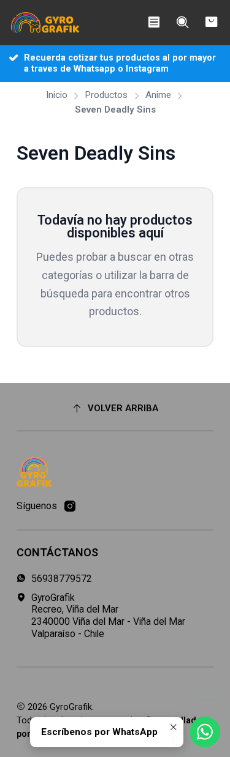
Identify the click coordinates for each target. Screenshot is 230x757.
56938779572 (61, 578)
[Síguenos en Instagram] (70, 506)
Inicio (56, 95)
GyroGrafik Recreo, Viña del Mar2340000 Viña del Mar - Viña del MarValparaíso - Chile (108, 616)
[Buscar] (182, 22)
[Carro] (211, 23)
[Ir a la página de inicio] (45, 22)
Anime (158, 95)
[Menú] (154, 22)
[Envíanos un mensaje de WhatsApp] (205, 732)
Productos (106, 95)
